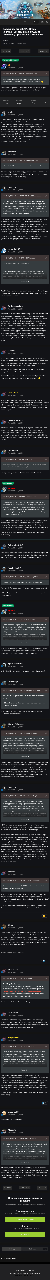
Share (12, 1249)
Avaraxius (29, 74)
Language (20, 1270)
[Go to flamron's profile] (4, 873)
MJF (26, 459)
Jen (6, 41)
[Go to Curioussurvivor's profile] (4, 307)
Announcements (20, 43)
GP (27, 978)
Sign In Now (25, 1234)
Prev (8, 51)
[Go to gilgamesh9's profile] (4, 1113)
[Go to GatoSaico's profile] (4, 394)
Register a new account (25, 1219)
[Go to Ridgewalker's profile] (4, 1039)
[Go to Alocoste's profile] (4, 153)
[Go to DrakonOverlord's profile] (4, 421)
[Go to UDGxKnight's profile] (4, 451)
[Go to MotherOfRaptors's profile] (4, 725)
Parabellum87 (31, 690)
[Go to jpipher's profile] (4, 113)
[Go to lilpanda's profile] (4, 489)
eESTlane (29, 258)
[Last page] (47, 51)
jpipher (28, 619)
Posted (15, 68)
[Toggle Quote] (4, 74)
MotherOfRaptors (32, 196)
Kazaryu (29, 733)
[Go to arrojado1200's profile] (4, 250)
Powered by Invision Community (25, 1275)
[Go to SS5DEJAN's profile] (4, 971)
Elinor (28, 1046)
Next (42, 51)
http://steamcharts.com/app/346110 (16, 263)
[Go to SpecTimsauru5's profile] (4, 665)
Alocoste (28, 497)
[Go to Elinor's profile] (4, 926)
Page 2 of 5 (24, 51)
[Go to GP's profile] (4, 66)
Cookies (31, 1270)
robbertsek (30, 160)
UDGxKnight (31, 577)
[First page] (3, 51)
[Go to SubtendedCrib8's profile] (4, 546)
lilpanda (28, 1139)
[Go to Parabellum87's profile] (4, 569)
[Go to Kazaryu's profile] (4, 188)
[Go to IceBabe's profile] (4, 352)
